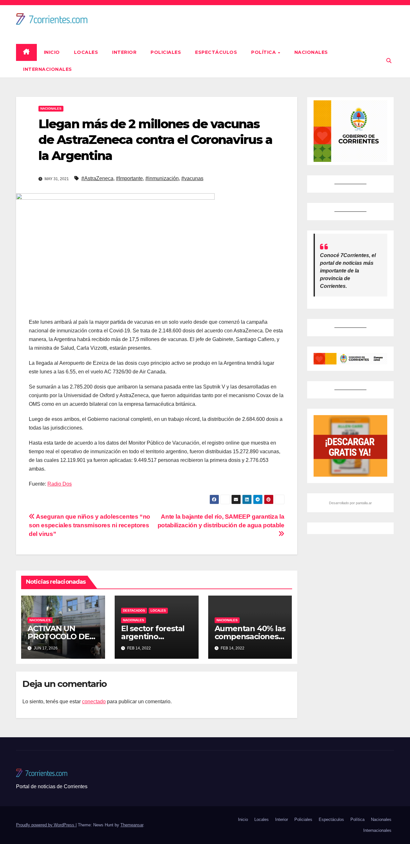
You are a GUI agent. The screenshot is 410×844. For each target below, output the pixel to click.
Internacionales (47, 69)
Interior (124, 52)
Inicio (52, 52)
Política (264, 52)
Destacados (134, 610)
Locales (86, 52)
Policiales (166, 52)
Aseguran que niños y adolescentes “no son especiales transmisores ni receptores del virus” (89, 525)
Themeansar (131, 825)
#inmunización (162, 178)
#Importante (129, 178)
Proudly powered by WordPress (46, 825)
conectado (94, 701)
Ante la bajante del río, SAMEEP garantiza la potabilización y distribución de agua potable (221, 521)
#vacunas (192, 178)
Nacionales (311, 52)
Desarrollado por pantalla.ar (350, 503)
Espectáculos (216, 52)
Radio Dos (59, 484)
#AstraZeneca (97, 178)
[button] (388, 60)
